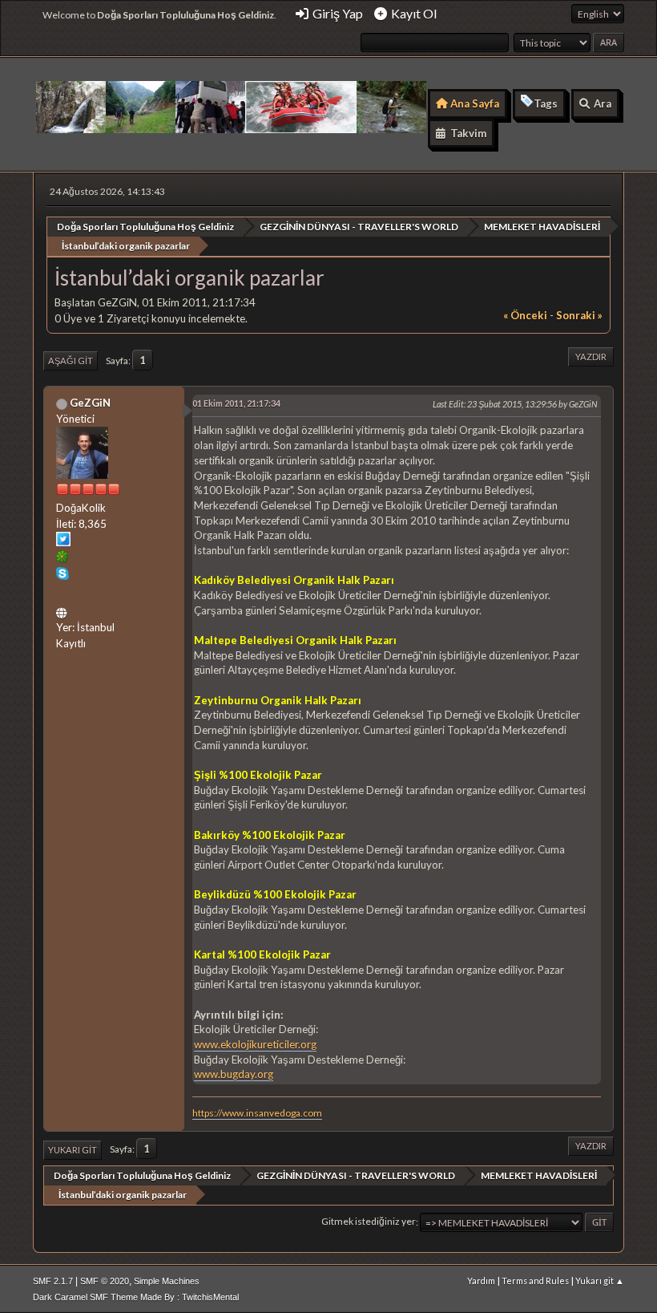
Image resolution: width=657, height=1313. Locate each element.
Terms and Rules (535, 1280)
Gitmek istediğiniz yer (368, 1222)
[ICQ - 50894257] (62, 559)
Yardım (481, 1280)
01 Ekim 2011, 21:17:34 (236, 403)
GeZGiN (90, 402)
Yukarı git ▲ (599, 1280)
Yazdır (591, 356)
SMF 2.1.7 (53, 1281)
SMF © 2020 (104, 1281)
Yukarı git (72, 1150)
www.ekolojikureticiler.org (255, 1044)
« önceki (525, 315)
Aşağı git (70, 360)
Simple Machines (167, 1281)
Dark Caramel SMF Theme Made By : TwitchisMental (136, 1297)
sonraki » (579, 315)
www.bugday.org (233, 1074)
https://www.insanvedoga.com (257, 1113)
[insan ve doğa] (63, 610)
